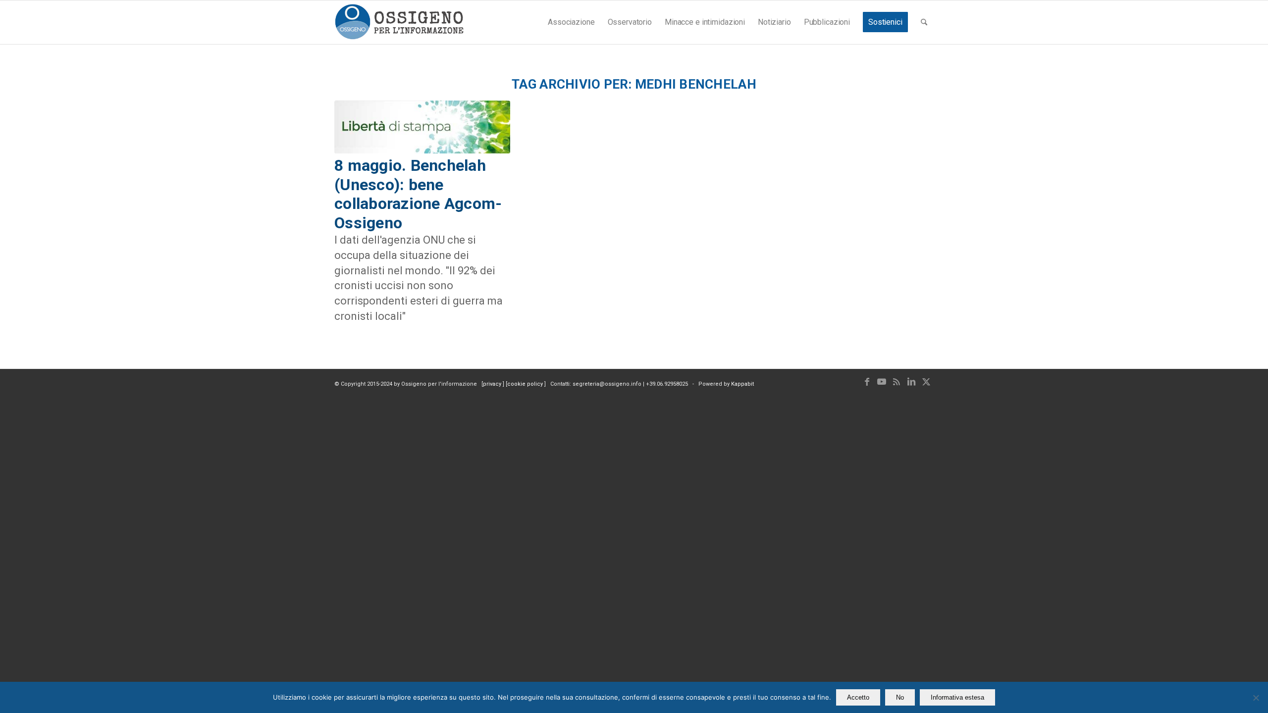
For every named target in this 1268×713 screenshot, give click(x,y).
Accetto (858, 697)
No (900, 697)
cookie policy (525, 384)
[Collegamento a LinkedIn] (911, 381)
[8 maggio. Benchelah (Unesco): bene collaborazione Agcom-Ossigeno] (422, 127)
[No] (1256, 698)
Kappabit (742, 384)
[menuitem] (571, 22)
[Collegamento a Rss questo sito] (896, 381)
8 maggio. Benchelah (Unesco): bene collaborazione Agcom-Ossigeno (418, 194)
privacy (493, 384)
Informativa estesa (957, 697)
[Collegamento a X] (926, 381)
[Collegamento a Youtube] (881, 381)
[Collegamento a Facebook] (866, 381)
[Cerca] (924, 22)
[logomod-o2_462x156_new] (399, 22)
